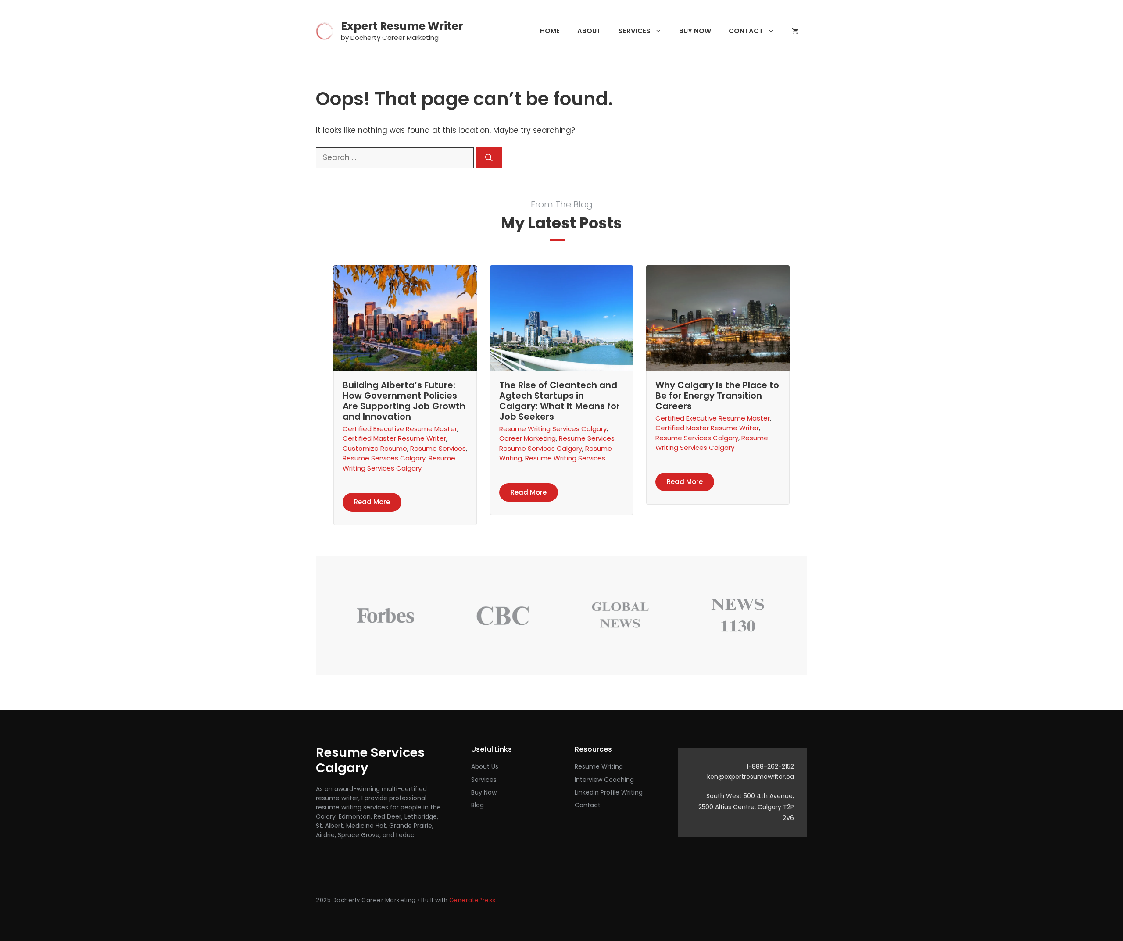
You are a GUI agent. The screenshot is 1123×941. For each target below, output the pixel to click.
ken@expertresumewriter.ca (750, 776)
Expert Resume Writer (402, 26)
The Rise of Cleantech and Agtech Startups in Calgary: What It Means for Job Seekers (559, 401)
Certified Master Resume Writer (394, 438)
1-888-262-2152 (770, 766)
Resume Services (438, 448)
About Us (484, 766)
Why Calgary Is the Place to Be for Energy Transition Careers (717, 395)
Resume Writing (599, 766)
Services (635, 31)
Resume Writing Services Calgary (399, 463)
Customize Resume (375, 448)
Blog (477, 805)
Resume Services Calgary (384, 458)
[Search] (489, 157)
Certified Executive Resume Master (400, 428)
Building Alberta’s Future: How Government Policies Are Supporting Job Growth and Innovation (404, 401)
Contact (746, 31)
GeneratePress (472, 900)
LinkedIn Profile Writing (609, 792)
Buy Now (695, 31)
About (589, 31)
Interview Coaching (604, 779)
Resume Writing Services (565, 458)
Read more (372, 501)
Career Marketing (527, 438)
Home (550, 31)
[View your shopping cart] (795, 31)
